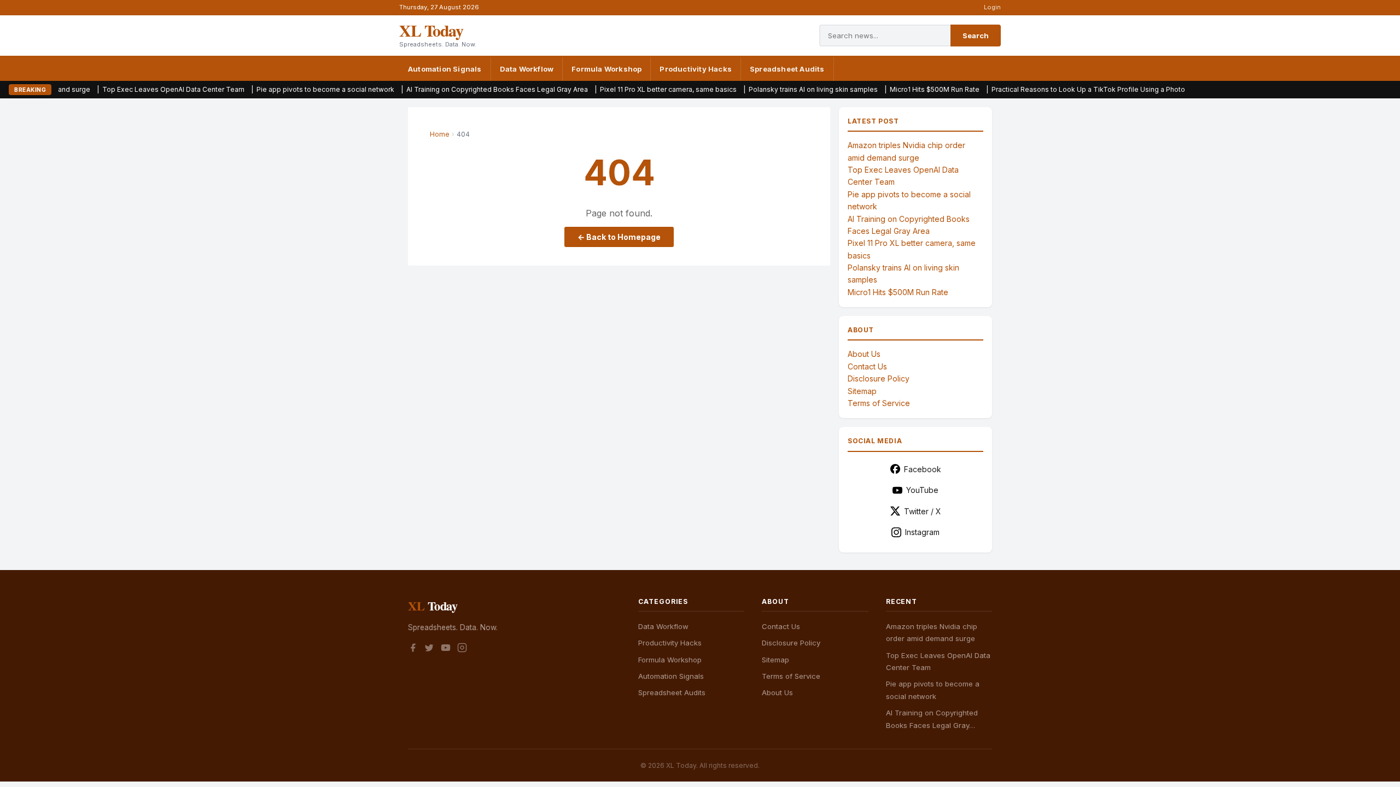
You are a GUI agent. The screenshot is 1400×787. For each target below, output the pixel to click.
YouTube (922, 490)
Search (975, 35)
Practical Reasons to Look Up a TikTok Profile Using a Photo (1046, 89)
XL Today (431, 30)
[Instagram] (462, 649)
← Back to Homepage (619, 237)
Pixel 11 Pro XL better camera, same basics (626, 89)
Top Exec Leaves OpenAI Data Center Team (131, 89)
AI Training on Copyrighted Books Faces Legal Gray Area (455, 89)
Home (440, 134)
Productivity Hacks (696, 68)
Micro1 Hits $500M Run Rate (892, 89)
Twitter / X (922, 511)
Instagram (922, 532)
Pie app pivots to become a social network (283, 89)
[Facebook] (413, 649)
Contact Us (867, 366)
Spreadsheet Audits (787, 68)
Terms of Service (879, 403)
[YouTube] (446, 649)
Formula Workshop (606, 68)
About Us (864, 354)
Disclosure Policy (878, 378)
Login (992, 7)
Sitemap (862, 391)
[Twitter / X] (429, 649)
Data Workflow (527, 68)
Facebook (922, 469)
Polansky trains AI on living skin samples (771, 89)
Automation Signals (445, 68)
